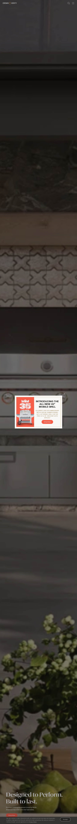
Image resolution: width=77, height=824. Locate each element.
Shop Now (47, 422)
